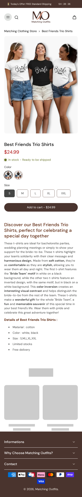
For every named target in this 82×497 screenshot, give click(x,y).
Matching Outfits (46, 489)
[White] (18, 175)
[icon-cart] (73, 17)
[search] (16, 17)
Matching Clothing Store (20, 31)
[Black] (8, 175)
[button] (41, 207)
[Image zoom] (41, 84)
